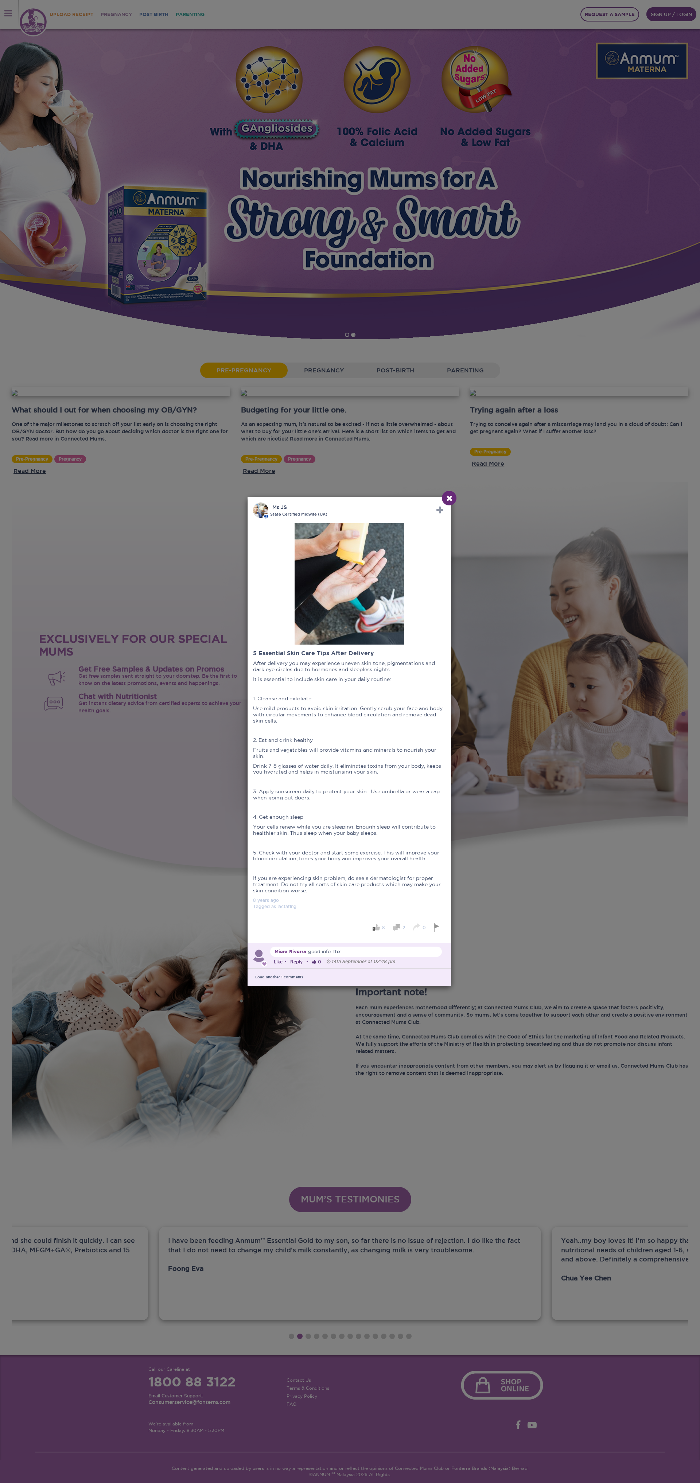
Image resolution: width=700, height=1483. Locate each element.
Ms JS (279, 507)
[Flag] (438, 927)
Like (278, 961)
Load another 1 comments (279, 977)
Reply (296, 961)
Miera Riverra (290, 951)
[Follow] (440, 510)
